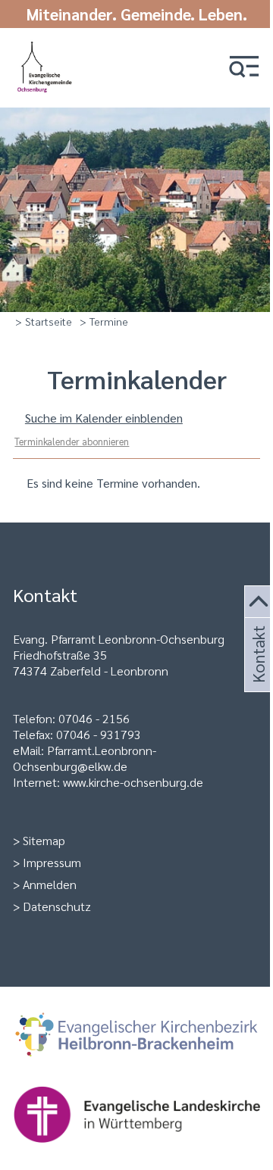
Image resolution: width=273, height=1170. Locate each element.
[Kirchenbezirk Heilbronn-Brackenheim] (136, 1036)
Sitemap (44, 840)
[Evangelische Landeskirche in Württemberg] (136, 1116)
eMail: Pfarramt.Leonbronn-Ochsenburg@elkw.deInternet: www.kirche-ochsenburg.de (108, 766)
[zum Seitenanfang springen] (259, 602)
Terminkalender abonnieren (71, 441)
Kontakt (257, 672)
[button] (244, 68)
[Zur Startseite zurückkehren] (45, 47)
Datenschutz (57, 906)
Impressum (52, 862)
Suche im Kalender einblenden (104, 418)
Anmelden (50, 884)
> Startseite (43, 321)
